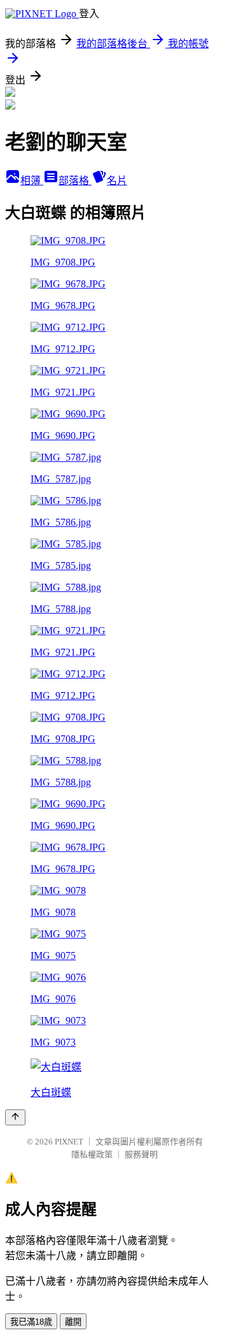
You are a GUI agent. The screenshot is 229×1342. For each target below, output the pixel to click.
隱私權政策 (92, 1154)
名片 (117, 180)
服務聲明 (141, 1154)
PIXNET (69, 1141)
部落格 (75, 180)
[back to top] (15, 1117)
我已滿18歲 (31, 1322)
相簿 (31, 180)
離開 (73, 1322)
